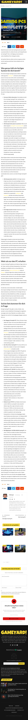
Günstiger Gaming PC (7, 518)
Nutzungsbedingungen (9, 710)
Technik (5, 27)
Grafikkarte (18, 193)
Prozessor (6, 332)
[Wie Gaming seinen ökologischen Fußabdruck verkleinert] (20, 548)
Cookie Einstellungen (18, 715)
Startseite (3, 6)
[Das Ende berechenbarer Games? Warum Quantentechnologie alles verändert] (7, 532)
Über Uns (11, 705)
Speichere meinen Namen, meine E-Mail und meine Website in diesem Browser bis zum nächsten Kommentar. (13, 593)
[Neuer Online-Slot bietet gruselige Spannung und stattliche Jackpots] (4, 696)
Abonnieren (21, 663)
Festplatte (6, 195)
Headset (3, 272)
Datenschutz (20, 710)
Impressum (14, 712)
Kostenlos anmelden (14, 618)
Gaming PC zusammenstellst (17, 125)
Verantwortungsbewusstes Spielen (14, 708)
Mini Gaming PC (22, 517)
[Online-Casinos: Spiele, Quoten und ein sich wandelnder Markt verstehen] (4, 685)
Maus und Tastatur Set (14, 270)
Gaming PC (10, 75)
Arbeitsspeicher (7, 349)
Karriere (17, 705)
